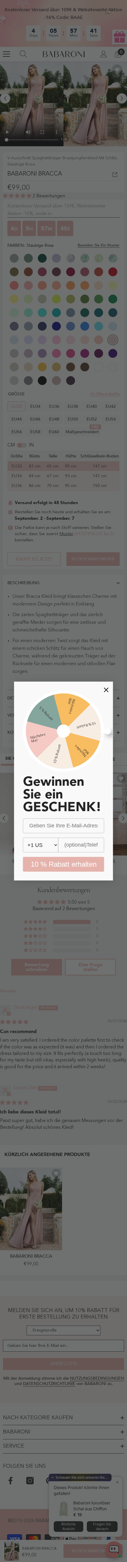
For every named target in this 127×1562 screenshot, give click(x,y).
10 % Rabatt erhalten (64, 864)
